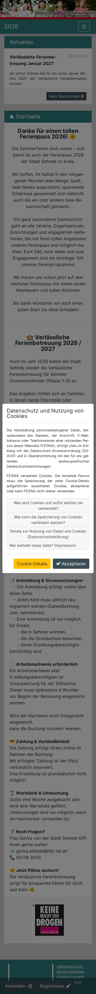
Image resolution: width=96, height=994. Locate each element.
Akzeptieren (74, 563)
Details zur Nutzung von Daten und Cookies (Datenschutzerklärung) (48, 534)
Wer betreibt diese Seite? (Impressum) (42, 545)
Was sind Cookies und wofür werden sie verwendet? (48, 505)
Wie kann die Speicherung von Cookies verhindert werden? (48, 520)
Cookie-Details (32, 563)
